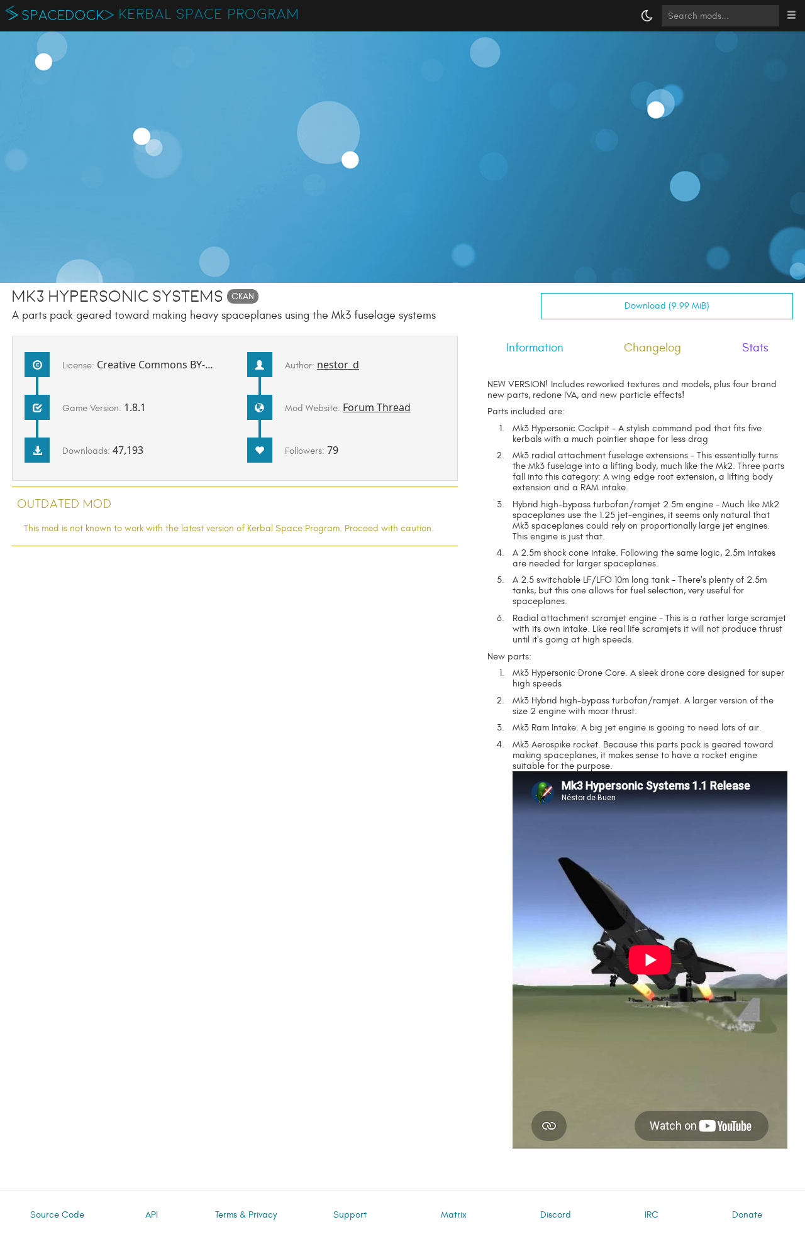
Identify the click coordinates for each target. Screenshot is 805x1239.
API (151, 1214)
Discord (555, 1214)
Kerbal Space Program (209, 14)
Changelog (652, 348)
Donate (747, 1214)
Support (350, 1214)
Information (535, 348)
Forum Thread (377, 407)
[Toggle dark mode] (647, 16)
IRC (651, 1214)
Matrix (454, 1214)
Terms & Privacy (246, 1214)
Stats (755, 348)
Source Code (57, 1214)
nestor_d (338, 365)
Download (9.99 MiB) (667, 305)
